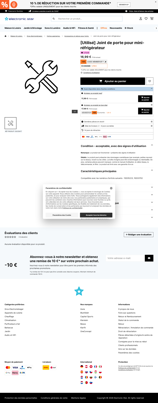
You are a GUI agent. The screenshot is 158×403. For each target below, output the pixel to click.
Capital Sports (86, 316)
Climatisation (10, 320)
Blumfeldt (84, 313)
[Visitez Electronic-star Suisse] (91, 366)
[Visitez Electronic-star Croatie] (81, 377)
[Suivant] (156, 28)
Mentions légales (78, 398)
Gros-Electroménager (14, 309)
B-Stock (129, 28)
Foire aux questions (126, 313)
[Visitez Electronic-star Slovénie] (91, 382)
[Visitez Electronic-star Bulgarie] (91, 377)
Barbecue (9, 327)
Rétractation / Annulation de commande (135, 327)
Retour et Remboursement (129, 316)
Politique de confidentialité (127, 368)
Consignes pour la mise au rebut (132, 341)
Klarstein (84, 320)
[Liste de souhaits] (146, 19)
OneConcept (85, 331)
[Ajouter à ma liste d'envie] (149, 81)
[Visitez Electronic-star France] (95, 366)
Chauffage (9, 316)
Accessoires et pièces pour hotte (76, 36)
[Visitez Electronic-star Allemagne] (81, 366)
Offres (104, 28)
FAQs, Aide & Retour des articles (141, 11)
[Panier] (151, 19)
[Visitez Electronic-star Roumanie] (86, 377)
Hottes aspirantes (53, 36)
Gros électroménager (35, 36)
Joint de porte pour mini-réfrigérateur (107, 36)
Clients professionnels (128, 345)
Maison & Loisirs (17, 36)
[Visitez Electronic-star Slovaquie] (86, 372)
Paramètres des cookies (128, 353)
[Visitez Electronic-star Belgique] (100, 377)
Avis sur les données (127, 349)
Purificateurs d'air (12, 324)
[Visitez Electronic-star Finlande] (95, 377)
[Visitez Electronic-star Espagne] (81, 372)
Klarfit (83, 327)
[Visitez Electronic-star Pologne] (100, 372)
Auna (82, 309)
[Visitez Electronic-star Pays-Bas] (81, 382)
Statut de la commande (128, 320)
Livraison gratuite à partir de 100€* (45, 11)
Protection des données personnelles (21, 398)
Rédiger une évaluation (139, 234)
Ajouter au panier (115, 81)
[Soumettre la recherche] (54, 18)
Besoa (83, 324)
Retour (121, 324)
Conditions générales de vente (54, 398)
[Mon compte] (140, 19)
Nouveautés (116, 28)
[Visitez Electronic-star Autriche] (86, 366)
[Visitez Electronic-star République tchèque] (91, 372)
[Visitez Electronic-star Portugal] (86, 382)
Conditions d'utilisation (125, 370)
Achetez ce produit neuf (93, 93)
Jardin (7, 331)
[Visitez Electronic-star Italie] (100, 366)
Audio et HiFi (10, 335)
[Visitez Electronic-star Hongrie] (95, 372)
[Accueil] (8, 36)
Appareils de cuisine (13, 313)
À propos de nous (126, 309)
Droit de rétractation (127, 331)
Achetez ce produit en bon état (95, 105)
